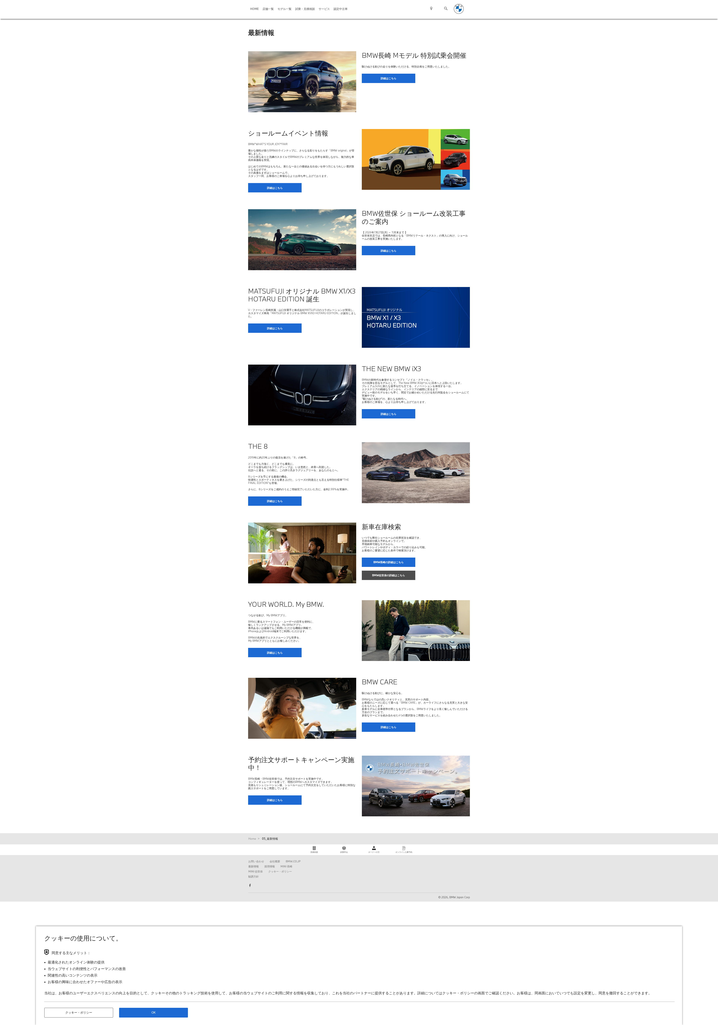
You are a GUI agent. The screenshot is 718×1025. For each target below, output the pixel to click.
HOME (254, 9)
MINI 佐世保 (255, 871)
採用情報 (269, 866)
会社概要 (275, 861)
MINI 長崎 (286, 866)
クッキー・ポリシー (280, 871)
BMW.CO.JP (293, 861)
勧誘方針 (253, 876)
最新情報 (253, 866)
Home (252, 838)
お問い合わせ (256, 861)
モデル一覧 (284, 9)
